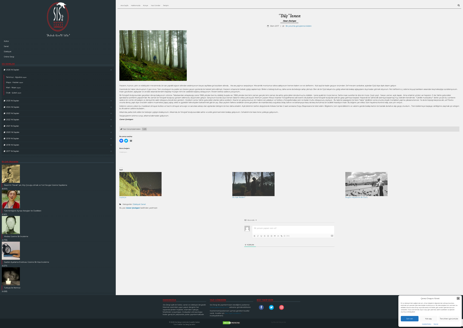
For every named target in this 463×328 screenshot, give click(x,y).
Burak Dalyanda (279, 322)
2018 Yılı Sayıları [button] (12, 145)
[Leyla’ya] (174, 184)
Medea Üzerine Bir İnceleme (16, 236)
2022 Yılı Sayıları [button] (12, 120)
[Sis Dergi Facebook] (262, 307)
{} (285, 236)
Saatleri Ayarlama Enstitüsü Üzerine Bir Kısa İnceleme (26, 262)
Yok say (428, 319)
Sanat (6, 46)
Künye (436, 324)
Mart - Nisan (13, 87)
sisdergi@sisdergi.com (219, 307)
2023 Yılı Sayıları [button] (12, 113)
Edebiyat (7, 51)
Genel (143, 204)
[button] (458, 298)
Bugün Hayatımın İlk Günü (356, 197)
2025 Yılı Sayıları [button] (12, 101)
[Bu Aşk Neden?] (287, 184)
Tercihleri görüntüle (449, 319)
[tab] (58, 70)
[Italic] (258, 236)
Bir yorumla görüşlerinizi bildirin (299, 26)
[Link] (281, 236)
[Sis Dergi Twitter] (272, 307)
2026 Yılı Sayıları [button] (12, 70)
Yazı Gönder (155, 5)
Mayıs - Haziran (14, 82)
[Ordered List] (268, 236)
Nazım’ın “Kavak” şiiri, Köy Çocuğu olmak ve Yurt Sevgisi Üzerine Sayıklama (35, 185)
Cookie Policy (426, 324)
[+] (288, 236)
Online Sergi (9, 57)
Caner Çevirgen (289, 21)
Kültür (6, 41)
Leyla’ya (122, 197)
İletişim (166, 5)
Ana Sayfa (124, 5)
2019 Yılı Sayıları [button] (12, 138)
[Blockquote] (274, 236)
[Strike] (264, 236)
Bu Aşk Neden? (238, 197)
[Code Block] (278, 236)
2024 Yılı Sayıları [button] (12, 107)
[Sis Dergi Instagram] (282, 307)
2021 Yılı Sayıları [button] (12, 126)
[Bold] (254, 236)
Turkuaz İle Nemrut (12, 288)
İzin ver (409, 319)
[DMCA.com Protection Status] (231, 323)
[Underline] (261, 236)
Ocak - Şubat (13, 93)
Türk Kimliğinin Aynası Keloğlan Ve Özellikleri (22, 211)
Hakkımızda (135, 5)
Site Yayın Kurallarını (233, 313)
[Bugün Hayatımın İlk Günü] (400, 184)
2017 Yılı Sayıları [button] (12, 151)
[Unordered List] (271, 236)
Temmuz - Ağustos (16, 77)
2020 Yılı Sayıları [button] (12, 132)
